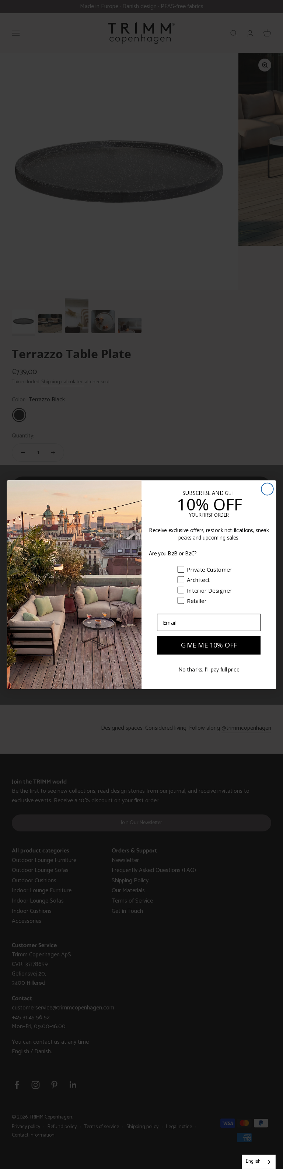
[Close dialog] (267, 489)
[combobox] (259, 1162)
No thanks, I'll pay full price (208, 669)
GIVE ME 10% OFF (209, 644)
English (253, 1161)
